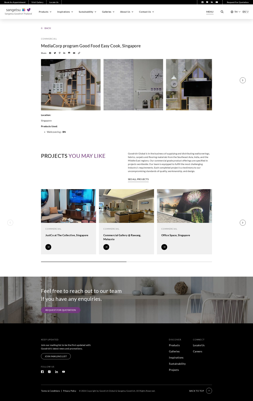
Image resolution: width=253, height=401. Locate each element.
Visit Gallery (37, 2)
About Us (125, 11)
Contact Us (145, 11)
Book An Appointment (14, 2)
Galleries (106, 11)
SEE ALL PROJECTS (138, 179)
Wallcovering (54, 131)
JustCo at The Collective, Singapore (66, 235)
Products (43, 11)
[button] (243, 80)
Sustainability (86, 11)
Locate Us (54, 2)
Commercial (49, 39)
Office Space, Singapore (175, 235)
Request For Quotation (238, 2)
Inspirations (63, 11)
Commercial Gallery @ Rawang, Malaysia (122, 237)
